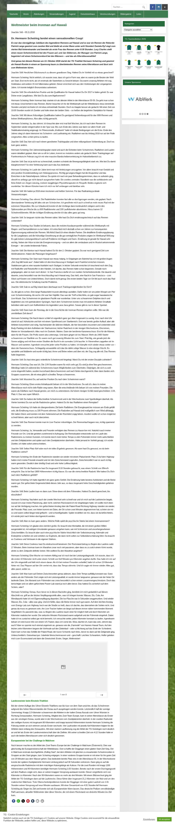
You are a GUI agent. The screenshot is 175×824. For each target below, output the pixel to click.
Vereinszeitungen (107, 14)
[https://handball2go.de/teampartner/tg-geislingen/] (144, 58)
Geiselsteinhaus (88, 14)
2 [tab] (142, 114)
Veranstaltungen (56, 14)
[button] (13, 801)
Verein (26, 14)
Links (138, 14)
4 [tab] (147, 114)
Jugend (72, 14)
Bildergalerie (125, 14)
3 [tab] (145, 114)
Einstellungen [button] (149, 819)
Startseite (13, 14)
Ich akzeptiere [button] (164, 819)
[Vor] (101, 694)
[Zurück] (25, 694)
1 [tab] (140, 114)
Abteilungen (39, 14)
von (63, 694)
